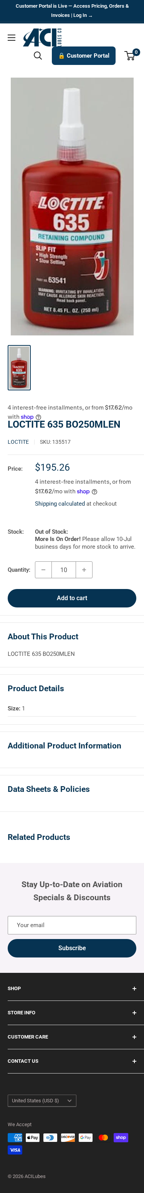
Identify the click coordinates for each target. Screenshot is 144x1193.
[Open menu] (11, 38)
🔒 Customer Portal (83, 55)
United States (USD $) (35, 1100)
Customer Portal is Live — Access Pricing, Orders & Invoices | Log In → (72, 10)
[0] (130, 55)
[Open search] (38, 55)
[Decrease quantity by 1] (43, 570)
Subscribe (72, 948)
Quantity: (19, 569)
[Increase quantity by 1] (84, 570)
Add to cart (72, 598)
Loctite (18, 442)
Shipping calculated (60, 503)
